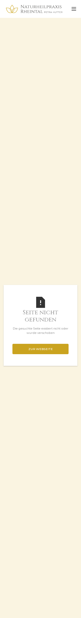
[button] (73, 8)
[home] (33, 9)
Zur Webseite (40, 349)
